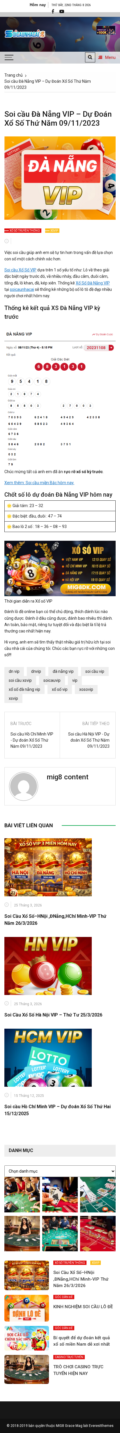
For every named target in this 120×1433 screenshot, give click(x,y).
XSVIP (54, 230)
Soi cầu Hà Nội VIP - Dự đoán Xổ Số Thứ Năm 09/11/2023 (89, 740)
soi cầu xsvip (20, 680)
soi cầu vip (94, 671)
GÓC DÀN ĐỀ (64, 1297)
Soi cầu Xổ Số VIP (20, 270)
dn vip (14, 671)
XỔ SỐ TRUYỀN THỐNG (25, 230)
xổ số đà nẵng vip (24, 689)
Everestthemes (101, 1426)
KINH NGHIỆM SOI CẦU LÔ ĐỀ (83, 1306)
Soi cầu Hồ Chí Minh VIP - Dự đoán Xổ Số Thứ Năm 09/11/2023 (31, 740)
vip (74, 680)
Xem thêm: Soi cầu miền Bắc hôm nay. (39, 482)
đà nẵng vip (63, 671)
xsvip (13, 698)
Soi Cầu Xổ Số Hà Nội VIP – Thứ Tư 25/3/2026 (53, 1015)
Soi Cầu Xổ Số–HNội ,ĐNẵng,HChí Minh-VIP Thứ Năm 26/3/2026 (80, 1279)
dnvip (36, 671)
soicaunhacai (22, 289)
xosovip (86, 689)
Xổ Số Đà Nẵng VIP (93, 283)
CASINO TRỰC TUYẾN (69, 1357)
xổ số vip (60, 689)
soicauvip (52, 680)
